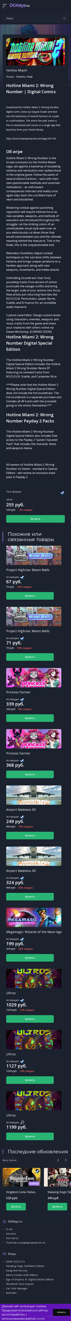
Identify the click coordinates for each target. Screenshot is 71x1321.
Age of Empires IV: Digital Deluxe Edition (30, 1279)
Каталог (11, 1233)
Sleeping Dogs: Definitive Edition (25, 1266)
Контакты (12, 1238)
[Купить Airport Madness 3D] (33, 795)
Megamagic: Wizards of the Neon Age (34, 932)
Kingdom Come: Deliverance (24, 1192)
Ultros (11, 993)
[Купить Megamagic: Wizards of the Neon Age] (33, 917)
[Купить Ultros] (33, 978)
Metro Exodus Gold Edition (22, 1275)
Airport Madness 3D (21, 809)
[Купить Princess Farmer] (33, 677)
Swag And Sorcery (16, 1270)
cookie (40, 1318)
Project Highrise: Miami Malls (27, 570)
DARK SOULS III (15, 1261)
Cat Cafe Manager (16, 1288)
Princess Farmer (18, 692)
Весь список (10, 1160)
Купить (35, 518)
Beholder (11, 1292)
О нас (9, 1229)
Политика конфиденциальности (25, 1242)
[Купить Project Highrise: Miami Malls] (33, 555)
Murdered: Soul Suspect (20, 1284)
